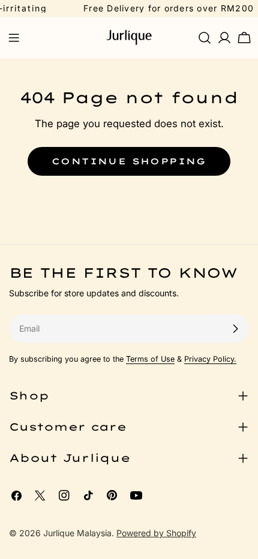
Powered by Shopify (156, 533)
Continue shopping (129, 161)
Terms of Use (150, 358)
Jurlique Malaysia (77, 533)
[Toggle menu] (14, 38)
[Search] (205, 38)
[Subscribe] (235, 328)
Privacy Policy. (210, 358)
